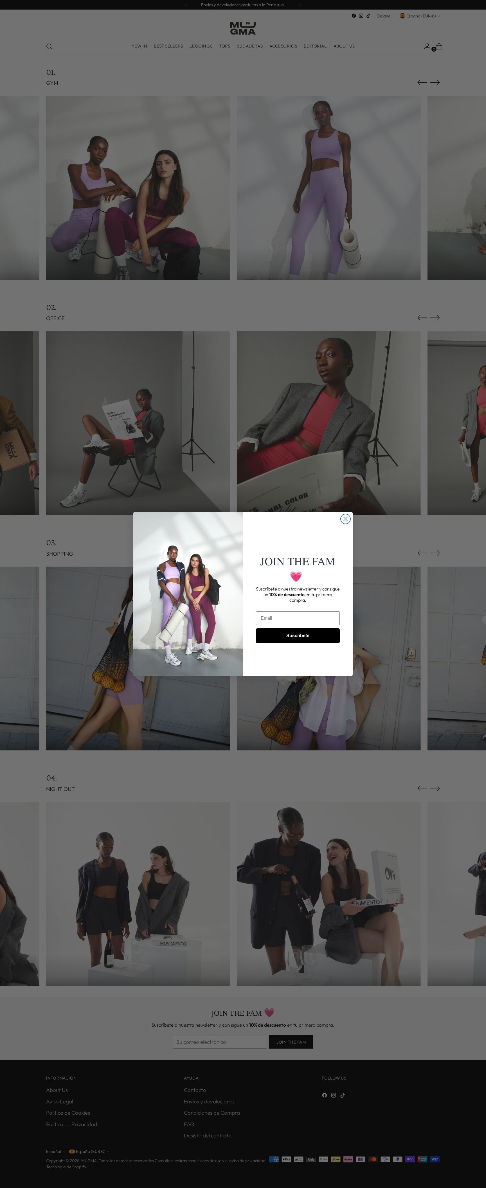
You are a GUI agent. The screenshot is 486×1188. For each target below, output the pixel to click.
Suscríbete (297, 635)
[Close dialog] (345, 519)
